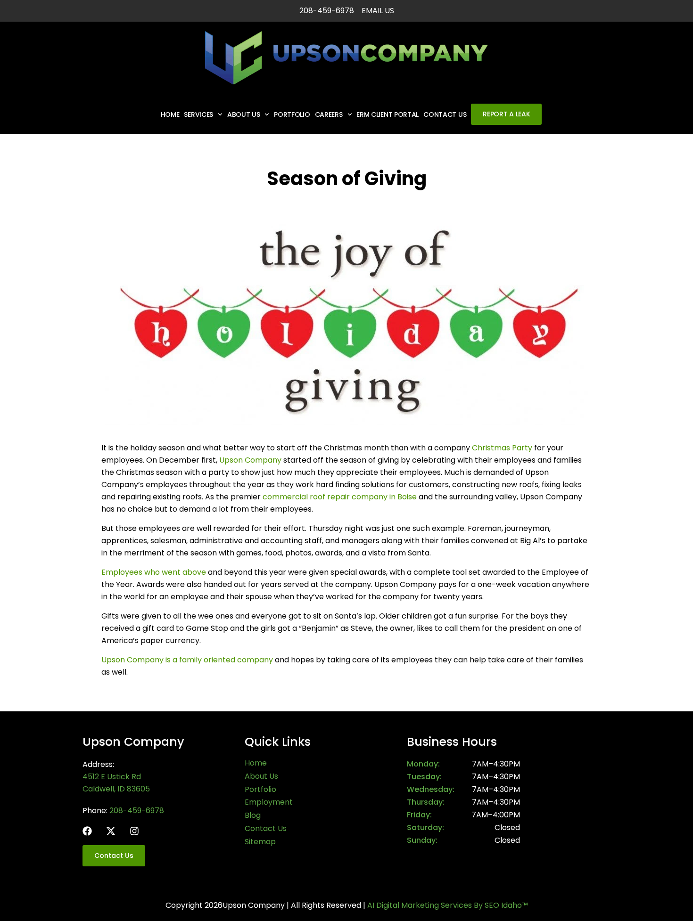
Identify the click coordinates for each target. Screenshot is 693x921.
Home (170, 114)
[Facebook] (87, 831)
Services (198, 114)
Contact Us (444, 114)
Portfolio (292, 114)
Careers (329, 114)
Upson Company (250, 460)
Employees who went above (153, 572)
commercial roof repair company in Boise (340, 496)
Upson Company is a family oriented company (187, 659)
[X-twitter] (111, 831)
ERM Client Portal (387, 114)
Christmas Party (502, 447)
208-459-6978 (136, 810)
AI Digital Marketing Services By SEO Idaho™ (447, 905)
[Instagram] (134, 831)
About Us (243, 114)
